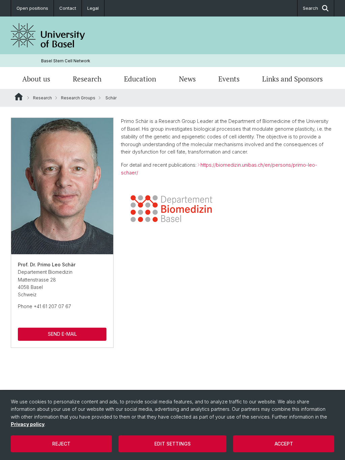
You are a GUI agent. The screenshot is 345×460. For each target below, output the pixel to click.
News (187, 79)
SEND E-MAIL (62, 334)
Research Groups (78, 97)
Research (87, 79)
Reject (61, 444)
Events (229, 79)
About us (36, 79)
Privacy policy (27, 424)
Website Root (19, 96)
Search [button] (310, 8)
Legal (93, 8)
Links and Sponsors (292, 79)
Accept (284, 444)
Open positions (32, 8)
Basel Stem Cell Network (65, 60)
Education (140, 79)
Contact (67, 8)
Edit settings (172, 444)
